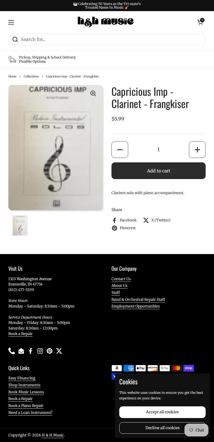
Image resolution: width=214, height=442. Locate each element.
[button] (119, 149)
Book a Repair (20, 333)
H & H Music (53, 435)
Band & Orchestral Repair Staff (138, 299)
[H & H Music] (106, 22)
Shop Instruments (24, 385)
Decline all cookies (162, 427)
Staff (115, 292)
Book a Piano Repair (25, 405)
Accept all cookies (162, 411)
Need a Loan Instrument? (30, 412)
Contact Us (121, 279)
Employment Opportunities (135, 306)
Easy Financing (21, 378)
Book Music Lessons (26, 392)
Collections (31, 76)
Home (12, 76)
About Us (119, 285)
